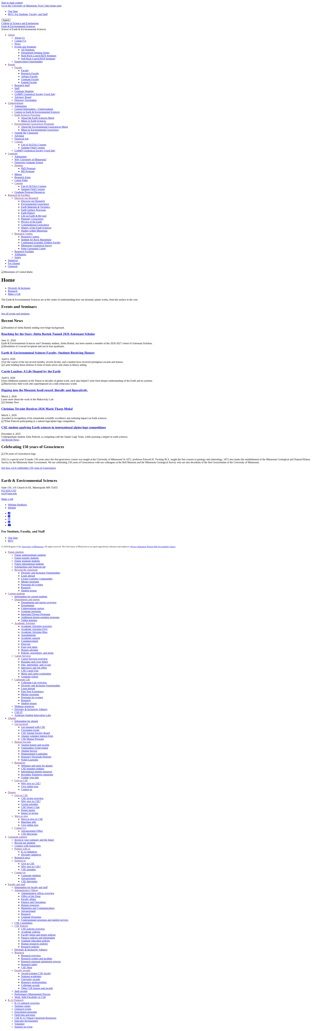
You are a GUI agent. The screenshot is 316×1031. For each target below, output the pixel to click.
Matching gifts (28, 822)
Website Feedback (17, 504)
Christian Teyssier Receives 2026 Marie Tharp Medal (37, 408)
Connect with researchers (27, 845)
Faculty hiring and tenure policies (38, 934)
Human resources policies (34, 943)
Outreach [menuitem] (12, 266)
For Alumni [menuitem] (14, 263)
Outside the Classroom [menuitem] (26, 132)
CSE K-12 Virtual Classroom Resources (35, 1017)
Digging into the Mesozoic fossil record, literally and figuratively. (44, 390)
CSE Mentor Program (32, 739)
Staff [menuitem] (16, 88)
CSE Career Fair (29, 670)
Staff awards (20, 991)
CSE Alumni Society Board (35, 733)
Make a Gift (14, 294)
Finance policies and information (38, 937)
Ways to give (21, 816)
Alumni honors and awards (35, 744)
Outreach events (22, 1009)
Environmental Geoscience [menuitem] (35, 204)
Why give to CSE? (31, 783)
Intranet (12, 507)
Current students (16, 593)
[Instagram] (9, 519)
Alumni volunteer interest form (37, 736)
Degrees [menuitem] (18, 165)
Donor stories (28, 810)
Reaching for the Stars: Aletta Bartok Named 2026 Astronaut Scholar (48, 334)
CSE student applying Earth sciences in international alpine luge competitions (53, 427)
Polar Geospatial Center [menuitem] (33, 248)
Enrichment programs (25, 1012)
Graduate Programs (31, 917)
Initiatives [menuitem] (13, 260)
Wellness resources (24, 706)
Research (12, 291)
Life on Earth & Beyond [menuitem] (33, 215)
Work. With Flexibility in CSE (30, 997)
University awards (30, 979)
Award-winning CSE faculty (36, 973)
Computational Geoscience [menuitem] (35, 224)
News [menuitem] (17, 43)
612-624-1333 (8, 490)
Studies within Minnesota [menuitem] (34, 230)
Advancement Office (32, 831)
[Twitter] (9, 516)
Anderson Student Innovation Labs (32, 715)
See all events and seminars (15, 313)
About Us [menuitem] (19, 37)
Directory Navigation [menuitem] (25, 100)
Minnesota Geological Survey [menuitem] (36, 245)
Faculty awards (22, 970)
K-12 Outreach (16, 1000)
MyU (10, 540)
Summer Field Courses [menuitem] (33, 147)
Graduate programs (31, 611)
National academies (31, 976)
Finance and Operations (33, 902)
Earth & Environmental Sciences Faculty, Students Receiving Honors (47, 352)
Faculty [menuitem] (18, 67)
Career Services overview (34, 658)
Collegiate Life (22, 679)
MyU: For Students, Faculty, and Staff (28, 14)
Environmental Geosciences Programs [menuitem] (34, 123)
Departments (27, 605)
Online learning (29, 620)
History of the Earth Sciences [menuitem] (36, 227)
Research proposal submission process (41, 961)
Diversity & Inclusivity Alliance (30, 709)
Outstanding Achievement (34, 747)
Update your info (30, 777)
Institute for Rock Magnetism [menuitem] (36, 239)
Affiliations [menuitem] (20, 254)
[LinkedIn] (9, 522)
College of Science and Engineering (20, 23)
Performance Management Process (32, 994)
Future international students (29, 563)
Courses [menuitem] (18, 141)
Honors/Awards (22, 742)
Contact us (26, 789)
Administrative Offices (26, 890)
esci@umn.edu (9, 493)
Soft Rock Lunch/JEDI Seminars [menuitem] (38, 58)
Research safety (29, 964)
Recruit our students (24, 842)
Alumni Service (29, 750)
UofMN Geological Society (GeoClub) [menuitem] (34, 94)
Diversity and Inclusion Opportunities (40, 572)
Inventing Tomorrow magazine (37, 774)
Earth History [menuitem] (28, 213)
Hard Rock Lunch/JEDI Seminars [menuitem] (38, 55)
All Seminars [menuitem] (28, 49)
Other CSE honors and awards (37, 988)
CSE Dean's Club (30, 807)
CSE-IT (18, 712)
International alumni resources (36, 771)
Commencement (29, 641)
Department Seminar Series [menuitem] (35, 52)
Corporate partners (17, 836)
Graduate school (29, 676)
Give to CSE (21, 780)
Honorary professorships (34, 982)
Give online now (30, 786)
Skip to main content (12, 2)
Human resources (30, 905)
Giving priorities (29, 804)
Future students (16, 552)
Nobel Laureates (29, 759)
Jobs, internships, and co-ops (36, 664)
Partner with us (22, 848)
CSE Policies (21, 926)
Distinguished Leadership (34, 753)
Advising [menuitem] (19, 135)
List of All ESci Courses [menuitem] (33, 144)
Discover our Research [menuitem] (26, 198)
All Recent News (10, 439)
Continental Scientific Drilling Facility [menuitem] (41, 242)
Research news (22, 857)
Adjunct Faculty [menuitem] (29, 76)
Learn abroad (28, 575)
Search (6, 20)
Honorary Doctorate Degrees (36, 756)
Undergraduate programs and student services (44, 920)
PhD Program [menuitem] (28, 168)
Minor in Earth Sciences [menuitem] (33, 121)
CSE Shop (26, 967)
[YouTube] (9, 525)
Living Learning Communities (37, 578)
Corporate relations (31, 875)
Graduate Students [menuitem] (24, 91)
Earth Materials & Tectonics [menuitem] (35, 207)
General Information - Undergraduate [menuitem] (33, 109)
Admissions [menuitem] (20, 106)
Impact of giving (29, 813)
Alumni (12, 718)
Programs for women (32, 584)
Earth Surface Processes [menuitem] (33, 210)
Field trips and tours (24, 1015)
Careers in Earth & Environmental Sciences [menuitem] (37, 112)
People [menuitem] (11, 64)
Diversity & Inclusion (19, 288)
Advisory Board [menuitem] (22, 97)
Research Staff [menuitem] (22, 85)
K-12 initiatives (29, 851)
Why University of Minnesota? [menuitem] (30, 159)
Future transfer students (26, 558)
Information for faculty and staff (31, 887)
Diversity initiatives (31, 854)
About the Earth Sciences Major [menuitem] (37, 118)
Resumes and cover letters (34, 661)
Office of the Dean (30, 896)
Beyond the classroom (26, 569)
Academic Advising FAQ (34, 629)
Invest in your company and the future (34, 839)
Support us (20, 860)
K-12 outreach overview (27, 1003)
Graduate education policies (35, 940)
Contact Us (20, 828)
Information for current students (30, 596)
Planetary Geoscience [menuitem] (32, 218)
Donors (12, 792)
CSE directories (29, 834)
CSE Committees (23, 923)
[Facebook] (9, 513)
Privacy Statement (138, 546)
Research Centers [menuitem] (23, 233)
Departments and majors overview (39, 602)
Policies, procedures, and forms (37, 653)
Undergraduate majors (32, 608)
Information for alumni (26, 721)
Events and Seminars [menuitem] (25, 46)
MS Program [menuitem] (27, 171)
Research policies (30, 946)
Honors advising (29, 650)
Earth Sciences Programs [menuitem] (27, 115)
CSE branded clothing (32, 768)
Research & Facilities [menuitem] (19, 195)
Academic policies (30, 931)
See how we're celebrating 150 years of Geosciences (28, 468)
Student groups (29, 590)
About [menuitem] (11, 34)
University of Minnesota (33, 546)
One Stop (13, 11)
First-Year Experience (32, 691)
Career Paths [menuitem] (21, 180)
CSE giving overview (32, 798)
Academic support (30, 638)
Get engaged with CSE (33, 727)
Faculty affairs (28, 899)
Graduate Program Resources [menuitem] (29, 192)
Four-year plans (29, 647)
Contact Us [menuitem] (20, 40)
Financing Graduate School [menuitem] (28, 162)
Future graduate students (27, 561)
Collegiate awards (30, 985)
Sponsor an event (23, 1026)
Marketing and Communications (37, 908)
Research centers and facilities (36, 958)
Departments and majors (27, 599)
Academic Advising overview (36, 626)
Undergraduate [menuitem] (15, 103)
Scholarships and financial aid (29, 566)
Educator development (26, 1020)
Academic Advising (24, 623)
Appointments (28, 635)
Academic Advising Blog (34, 632)
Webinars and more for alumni (37, 765)
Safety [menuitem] (17, 257)
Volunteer (19, 1023)
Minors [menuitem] (18, 174)
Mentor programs (30, 581)
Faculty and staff (16, 884)
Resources (19, 762)
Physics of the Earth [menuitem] (31, 221)
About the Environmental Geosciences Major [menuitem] (44, 126)
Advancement (28, 878)
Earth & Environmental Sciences (18, 26)
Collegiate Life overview (34, 682)
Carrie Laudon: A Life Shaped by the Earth (31, 371)
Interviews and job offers (34, 667)
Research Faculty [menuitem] (30, 73)
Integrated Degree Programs (35, 614)
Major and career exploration (36, 673)
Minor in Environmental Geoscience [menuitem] (40, 129)
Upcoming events (30, 730)
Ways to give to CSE (32, 819)
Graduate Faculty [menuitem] (30, 79)
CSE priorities (28, 869)
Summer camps (22, 1006)
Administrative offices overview (37, 893)
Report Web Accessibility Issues (161, 546)
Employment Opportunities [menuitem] (28, 61)
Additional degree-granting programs (40, 617)
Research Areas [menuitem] (22, 177)
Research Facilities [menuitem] (24, 251)
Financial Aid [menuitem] (21, 138)
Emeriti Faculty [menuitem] (29, 82)
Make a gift (7, 499)
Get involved (21, 724)
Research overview (31, 955)
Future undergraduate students (30, 555)
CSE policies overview (33, 928)
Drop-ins (25, 644)
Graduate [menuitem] (12, 153)
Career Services (22, 655)
